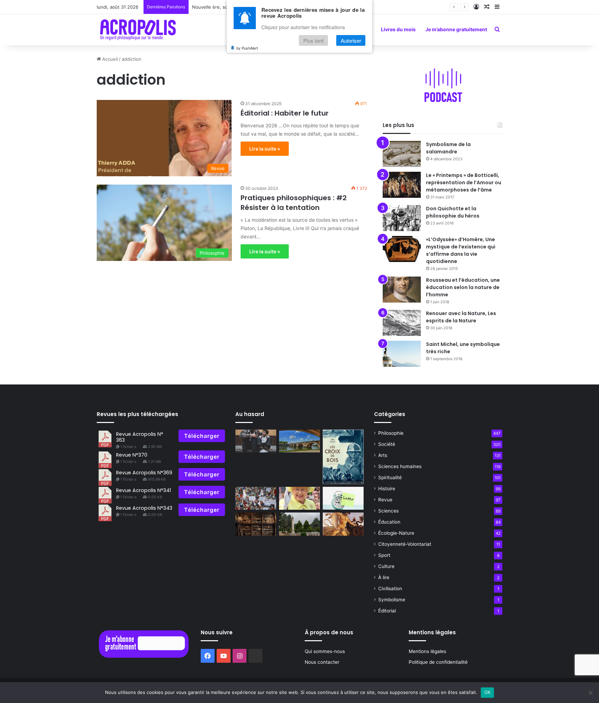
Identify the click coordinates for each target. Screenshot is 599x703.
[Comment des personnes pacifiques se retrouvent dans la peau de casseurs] (255, 498)
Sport (384, 555)
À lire (383, 577)
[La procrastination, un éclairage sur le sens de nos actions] (343, 498)
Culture (386, 566)
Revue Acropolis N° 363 (139, 437)
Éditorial (387, 610)
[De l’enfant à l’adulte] (255, 441)
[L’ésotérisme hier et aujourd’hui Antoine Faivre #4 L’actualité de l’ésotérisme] (255, 524)
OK (487, 692)
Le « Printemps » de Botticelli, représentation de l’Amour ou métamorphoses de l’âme (463, 182)
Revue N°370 (131, 454)
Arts (382, 455)
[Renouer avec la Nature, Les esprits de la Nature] (402, 323)
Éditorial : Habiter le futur (285, 113)
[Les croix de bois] (343, 457)
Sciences (388, 511)
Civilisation (390, 588)
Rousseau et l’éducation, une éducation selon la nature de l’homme (463, 287)
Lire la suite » (264, 149)
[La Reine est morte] (299, 498)
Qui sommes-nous (325, 651)
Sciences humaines (400, 466)
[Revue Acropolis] (138, 29)
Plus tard (313, 40)
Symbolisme (391, 599)
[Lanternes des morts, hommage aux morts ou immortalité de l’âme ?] (299, 524)
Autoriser (351, 40)
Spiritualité (390, 477)
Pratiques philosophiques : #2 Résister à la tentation (294, 202)
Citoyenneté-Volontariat (404, 544)
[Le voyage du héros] (343, 524)
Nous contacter (322, 662)
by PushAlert (247, 48)
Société (386, 444)
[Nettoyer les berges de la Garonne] (299, 441)
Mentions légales (427, 651)
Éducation (389, 522)
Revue (385, 499)
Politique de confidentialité (438, 662)
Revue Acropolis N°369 (144, 472)
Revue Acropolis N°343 (144, 508)
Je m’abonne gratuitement (456, 29)
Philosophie (390, 433)
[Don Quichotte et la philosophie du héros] (402, 218)
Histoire (386, 488)
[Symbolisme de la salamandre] (402, 154)
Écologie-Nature (396, 533)
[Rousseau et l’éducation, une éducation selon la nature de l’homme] (402, 290)
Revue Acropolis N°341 (143, 490)
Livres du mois (398, 29)
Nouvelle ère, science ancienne (226, 7)
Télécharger (201, 435)
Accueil (109, 59)
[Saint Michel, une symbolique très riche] (402, 354)
